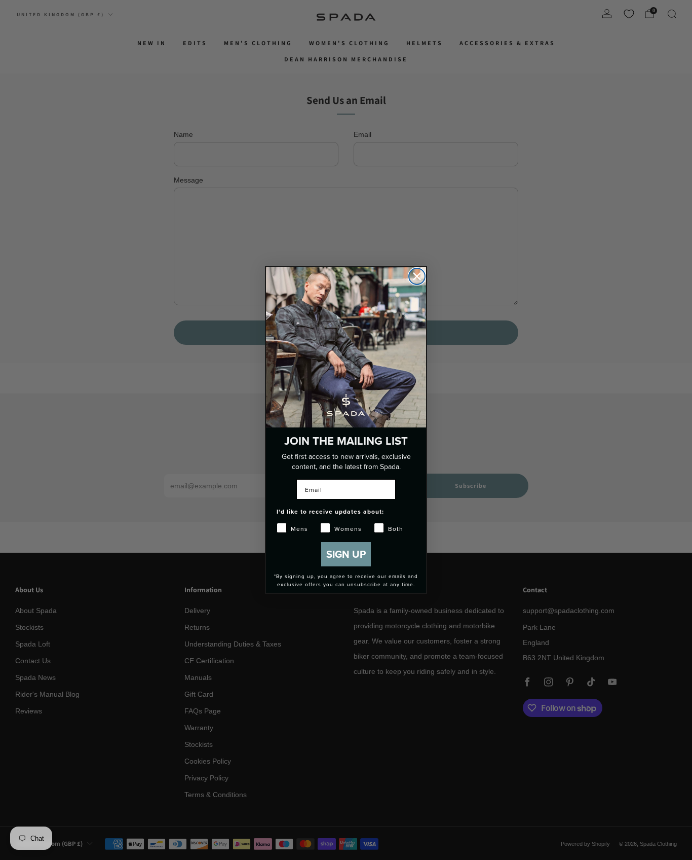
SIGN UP (346, 554)
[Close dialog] (417, 276)
